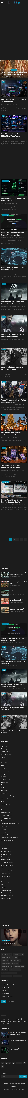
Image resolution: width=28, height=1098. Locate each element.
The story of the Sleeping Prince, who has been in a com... (18, 599)
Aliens (2, 787)
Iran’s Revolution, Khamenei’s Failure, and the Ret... (12, 368)
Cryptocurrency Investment (8, 837)
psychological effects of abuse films (10, 963)
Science (3, 782)
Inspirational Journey (7, 966)
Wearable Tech (5, 851)
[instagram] (9, 1063)
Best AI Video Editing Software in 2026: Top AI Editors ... (18, 1033)
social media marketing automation (10, 796)
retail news (14, 957)
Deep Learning (5, 815)
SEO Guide (4, 887)
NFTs (2, 832)
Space (2, 785)
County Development (19, 966)
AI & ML (3, 807)
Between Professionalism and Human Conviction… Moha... (12, 303)
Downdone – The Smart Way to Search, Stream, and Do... (12, 234)
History (3, 774)
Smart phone (4, 754)
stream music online (15, 960)
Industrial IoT (4, 846)
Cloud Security (5, 882)
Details (12, 591)
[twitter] (6, 1063)
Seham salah (13, 611)
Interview (3, 798)
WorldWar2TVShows (6, 954)
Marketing (4, 793)
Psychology (4, 790)
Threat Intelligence (6, 865)
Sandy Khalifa (13, 602)
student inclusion (6, 957)
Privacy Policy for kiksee (18, 1089)
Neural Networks (5, 812)
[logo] (14, 2)
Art (2, 757)
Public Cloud (4, 873)
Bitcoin (3, 826)
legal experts (13, 972)
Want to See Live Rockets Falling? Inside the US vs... (14, 268)
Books (3, 765)
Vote (4, 1001)
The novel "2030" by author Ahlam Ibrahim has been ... (11, 467)
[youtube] (17, 1063)
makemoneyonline (6, 895)
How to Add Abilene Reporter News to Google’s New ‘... (12, 501)
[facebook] (2, 1063)
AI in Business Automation (8, 821)
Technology (4, 749)
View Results (11, 1001)
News (2, 746)
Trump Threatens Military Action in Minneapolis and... (13, 401)
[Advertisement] (14, 14)
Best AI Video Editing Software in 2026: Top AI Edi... (13, 101)
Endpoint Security (6, 862)
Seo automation (5, 898)
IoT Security (4, 848)
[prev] (3, 69)
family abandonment (7, 976)
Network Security (5, 859)
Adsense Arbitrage (6, 890)
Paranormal (4, 779)
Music (2, 762)
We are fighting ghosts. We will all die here (18, 582)
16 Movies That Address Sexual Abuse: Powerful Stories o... (18, 573)
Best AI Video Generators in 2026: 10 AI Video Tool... (11, 135)
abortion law (5, 972)
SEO (2, 884)
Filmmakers (4, 771)
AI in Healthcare (5, 818)
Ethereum (3, 829)
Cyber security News (6, 857)
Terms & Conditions (14, 1092)
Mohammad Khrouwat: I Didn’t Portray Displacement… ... (12, 336)
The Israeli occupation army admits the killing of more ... (17, 608)
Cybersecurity (4, 854)
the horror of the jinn (18, 954)
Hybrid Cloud (4, 879)
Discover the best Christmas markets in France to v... (11, 434)
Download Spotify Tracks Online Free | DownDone (13, 199)
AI (1, 810)
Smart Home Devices (6, 843)
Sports (3, 776)
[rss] (2, 1066)
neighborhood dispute (14, 969)
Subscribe (23, 1076)
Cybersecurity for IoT (6, 868)
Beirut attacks (5, 960)
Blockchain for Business (7, 834)
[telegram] (20, 1063)
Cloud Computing (5, 870)
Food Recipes (4, 804)
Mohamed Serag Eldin (6, 237)
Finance (3, 801)
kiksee (6, 76)
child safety (4, 969)
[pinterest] (24, 1063)
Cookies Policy (6, 1089)
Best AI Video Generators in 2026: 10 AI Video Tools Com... (18, 1041)
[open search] (26, 2)
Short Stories (4, 760)
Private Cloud (4, 876)
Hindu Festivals (17, 976)
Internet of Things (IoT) (7, 840)
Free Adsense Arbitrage (7, 893)
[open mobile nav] (2, 2)
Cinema (3, 768)
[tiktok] (13, 1063)
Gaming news (4, 751)
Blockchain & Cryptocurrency (9, 823)
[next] (25, 69)
